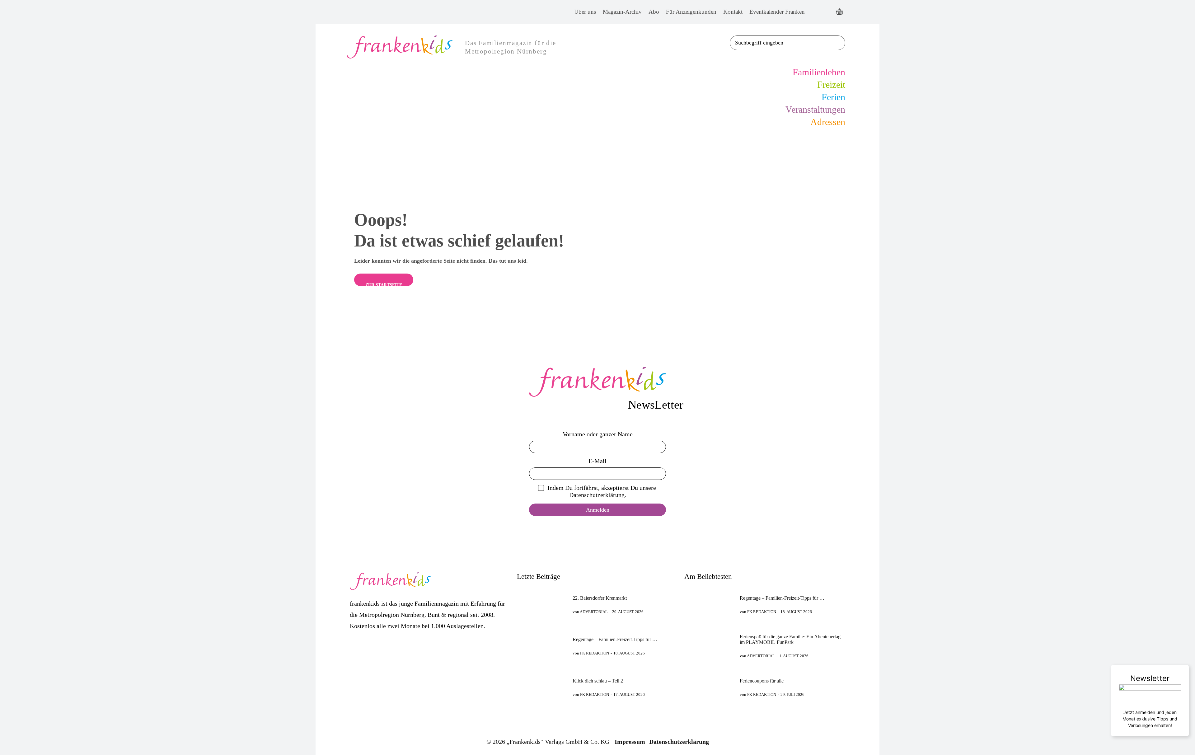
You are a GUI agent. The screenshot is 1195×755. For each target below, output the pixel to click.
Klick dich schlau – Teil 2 (598, 680)
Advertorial (594, 611)
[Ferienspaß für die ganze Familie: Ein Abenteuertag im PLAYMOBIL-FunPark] (709, 646)
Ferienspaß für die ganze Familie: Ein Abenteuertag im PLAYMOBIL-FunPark (790, 639)
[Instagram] (826, 12)
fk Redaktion (594, 653)
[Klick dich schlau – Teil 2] (542, 687)
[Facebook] (815, 12)
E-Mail (597, 460)
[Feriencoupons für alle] (709, 687)
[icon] (839, 12)
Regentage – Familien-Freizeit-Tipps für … (615, 639)
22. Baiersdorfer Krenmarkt (600, 598)
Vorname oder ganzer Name (598, 434)
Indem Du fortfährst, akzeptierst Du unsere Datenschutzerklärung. (601, 491)
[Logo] (597, 382)
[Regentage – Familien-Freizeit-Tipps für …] (542, 646)
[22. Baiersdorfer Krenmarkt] (542, 604)
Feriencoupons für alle (762, 680)
